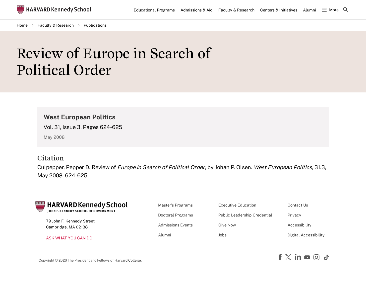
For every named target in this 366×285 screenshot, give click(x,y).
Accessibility (299, 225)
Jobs (222, 235)
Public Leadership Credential (245, 215)
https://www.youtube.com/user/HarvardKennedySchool (307, 257)
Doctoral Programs (175, 215)
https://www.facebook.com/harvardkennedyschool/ (281, 257)
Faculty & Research (236, 10)
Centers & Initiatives (278, 10)
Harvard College (128, 260)
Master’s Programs (175, 205)
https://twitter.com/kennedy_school (289, 257)
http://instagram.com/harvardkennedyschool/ (317, 257)
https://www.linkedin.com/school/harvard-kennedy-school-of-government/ (298, 257)
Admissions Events (175, 225)
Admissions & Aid (197, 10)
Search (345, 10)
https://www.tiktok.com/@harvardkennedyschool (326, 257)
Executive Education (237, 205)
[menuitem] (154, 12)
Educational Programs (154, 10)
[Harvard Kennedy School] (55, 9)
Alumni (309, 10)
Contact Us (298, 205)
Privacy (294, 215)
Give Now (227, 225)
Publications (95, 25)
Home (22, 25)
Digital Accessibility (306, 235)
